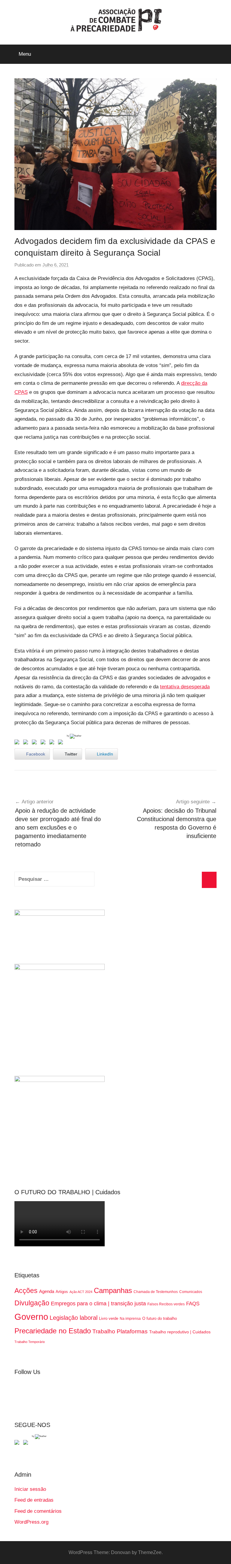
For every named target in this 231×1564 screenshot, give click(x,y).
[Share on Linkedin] (44, 743)
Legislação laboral (73, 1317)
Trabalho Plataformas (120, 1331)
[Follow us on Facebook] (18, 1443)
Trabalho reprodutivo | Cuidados (180, 1331)
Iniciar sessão (30, 1489)
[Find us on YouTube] (26, 1443)
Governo (31, 1317)
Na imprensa (130, 1318)
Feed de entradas (34, 1500)
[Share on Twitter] (26, 743)
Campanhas (113, 1290)
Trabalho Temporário (29, 1342)
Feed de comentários (38, 1511)
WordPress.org (31, 1522)
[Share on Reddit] (35, 743)
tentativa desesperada (185, 687)
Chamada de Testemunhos (156, 1292)
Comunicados (190, 1292)
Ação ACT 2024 (80, 1292)
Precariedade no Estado (52, 1331)
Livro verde (108, 1318)
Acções (26, 1291)
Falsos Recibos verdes (166, 1304)
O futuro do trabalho (159, 1318)
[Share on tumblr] (53, 743)
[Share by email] (61, 743)
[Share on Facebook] (18, 743)
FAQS (192, 1304)
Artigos (62, 1291)
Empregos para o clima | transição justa (98, 1304)
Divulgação (31, 1303)
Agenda (46, 1291)
